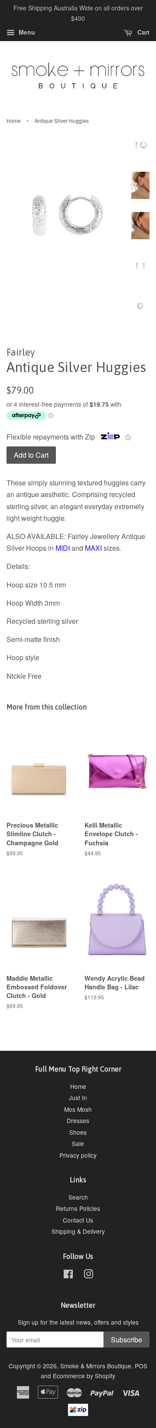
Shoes (78, 1132)
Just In (78, 1097)
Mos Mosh (78, 1109)
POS (141, 1365)
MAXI (93, 548)
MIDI (62, 548)
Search (78, 1197)
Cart (143, 32)
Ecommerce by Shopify (84, 1375)
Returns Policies (78, 1208)
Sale (78, 1143)
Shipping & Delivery (78, 1231)
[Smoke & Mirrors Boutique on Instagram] (88, 1275)
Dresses (78, 1120)
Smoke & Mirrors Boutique (95, 1365)
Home (13, 120)
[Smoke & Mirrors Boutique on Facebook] (68, 1275)
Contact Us (78, 1220)
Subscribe (126, 1340)
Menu (26, 32)
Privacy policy (78, 1155)
